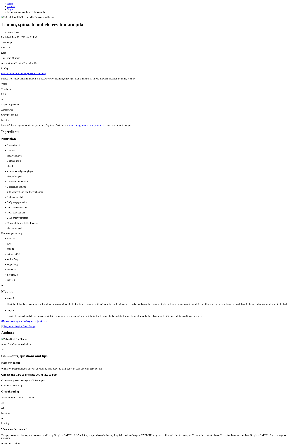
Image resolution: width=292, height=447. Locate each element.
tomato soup (74, 125)
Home (10, 3)
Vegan (10, 9)
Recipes (11, 6)
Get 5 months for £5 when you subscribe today (23, 73)
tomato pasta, (88, 125)
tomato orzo (101, 125)
